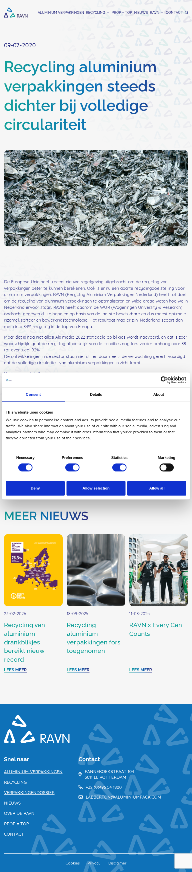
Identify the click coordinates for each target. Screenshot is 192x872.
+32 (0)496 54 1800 (104, 787)
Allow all (156, 488)
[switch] (72, 467)
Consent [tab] (33, 394)
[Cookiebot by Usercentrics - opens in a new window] (164, 380)
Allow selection (96, 488)
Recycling (95, 13)
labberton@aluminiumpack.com (123, 797)
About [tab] (158, 394)
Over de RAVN (19, 813)
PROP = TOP (122, 13)
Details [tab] (96, 394)
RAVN (154, 13)
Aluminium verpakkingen (61, 13)
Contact (174, 13)
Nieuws (141, 13)
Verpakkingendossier (29, 792)
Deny (35, 488)
